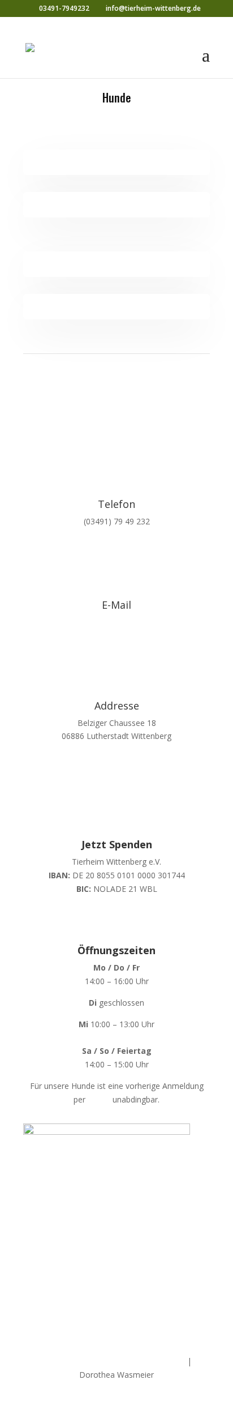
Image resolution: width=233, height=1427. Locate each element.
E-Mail (99, 1099)
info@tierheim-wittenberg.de (116, 622)
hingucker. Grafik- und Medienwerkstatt (113, 1361)
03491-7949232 (64, 8)
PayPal (116, 910)
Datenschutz (142, 1314)
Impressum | (93, 1314)
